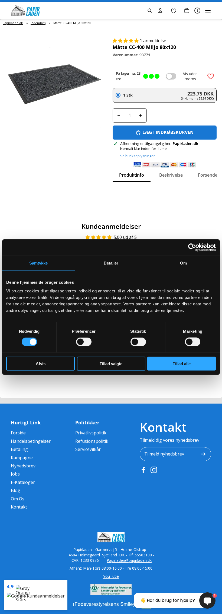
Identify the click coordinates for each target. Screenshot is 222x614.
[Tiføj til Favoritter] (211, 76)
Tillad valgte (111, 363)
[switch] (84, 342)
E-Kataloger (23, 482)
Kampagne (22, 458)
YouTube (111, 576)
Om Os (17, 499)
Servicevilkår (88, 449)
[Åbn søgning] (149, 10)
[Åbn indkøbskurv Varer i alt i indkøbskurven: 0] (187, 10)
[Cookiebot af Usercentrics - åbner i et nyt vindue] (192, 247)
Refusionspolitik (91, 441)
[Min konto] (160, 10)
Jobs (15, 474)
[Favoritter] (173, 10)
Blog (15, 490)
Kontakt (19, 507)
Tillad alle (182, 363)
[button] (126, 41)
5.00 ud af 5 (125, 237)
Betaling (19, 449)
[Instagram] (154, 470)
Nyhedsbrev (23, 466)
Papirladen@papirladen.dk (129, 560)
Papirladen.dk (13, 23)
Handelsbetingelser (31, 441)
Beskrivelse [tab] (171, 175)
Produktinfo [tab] (131, 175)
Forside (18, 433)
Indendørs (38, 23)
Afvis (40, 363)
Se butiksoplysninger (137, 155)
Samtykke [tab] (38, 263)
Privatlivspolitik (90, 433)
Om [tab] (183, 263)
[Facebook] (143, 470)
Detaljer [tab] (111, 263)
